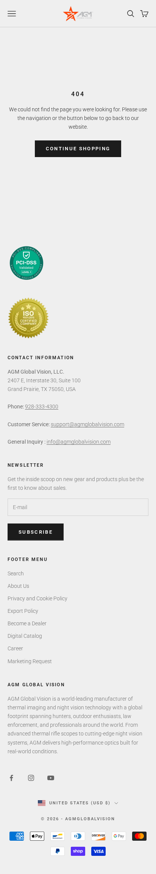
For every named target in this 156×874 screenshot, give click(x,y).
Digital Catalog (25, 636)
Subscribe (36, 532)
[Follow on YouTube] (51, 778)
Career (15, 648)
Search (16, 573)
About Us (18, 586)
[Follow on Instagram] (31, 778)
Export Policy (23, 611)
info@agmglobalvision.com (79, 442)
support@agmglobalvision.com (87, 424)
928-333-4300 (41, 407)
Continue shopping (78, 148)
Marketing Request (30, 661)
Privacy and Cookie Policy (37, 598)
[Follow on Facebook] (11, 778)
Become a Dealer (27, 623)
